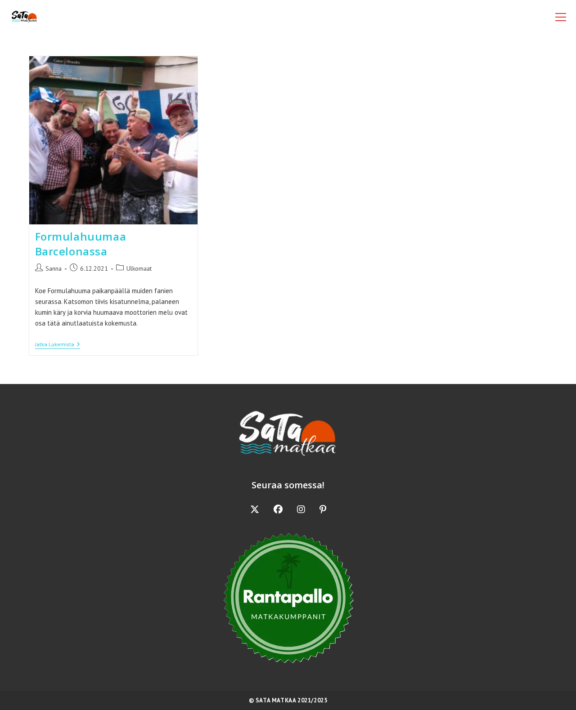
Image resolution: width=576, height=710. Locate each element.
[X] (255, 509)
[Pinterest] (323, 509)
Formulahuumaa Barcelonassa (80, 244)
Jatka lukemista (57, 345)
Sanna (53, 268)
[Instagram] (301, 509)
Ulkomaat (139, 268)
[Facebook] (278, 509)
